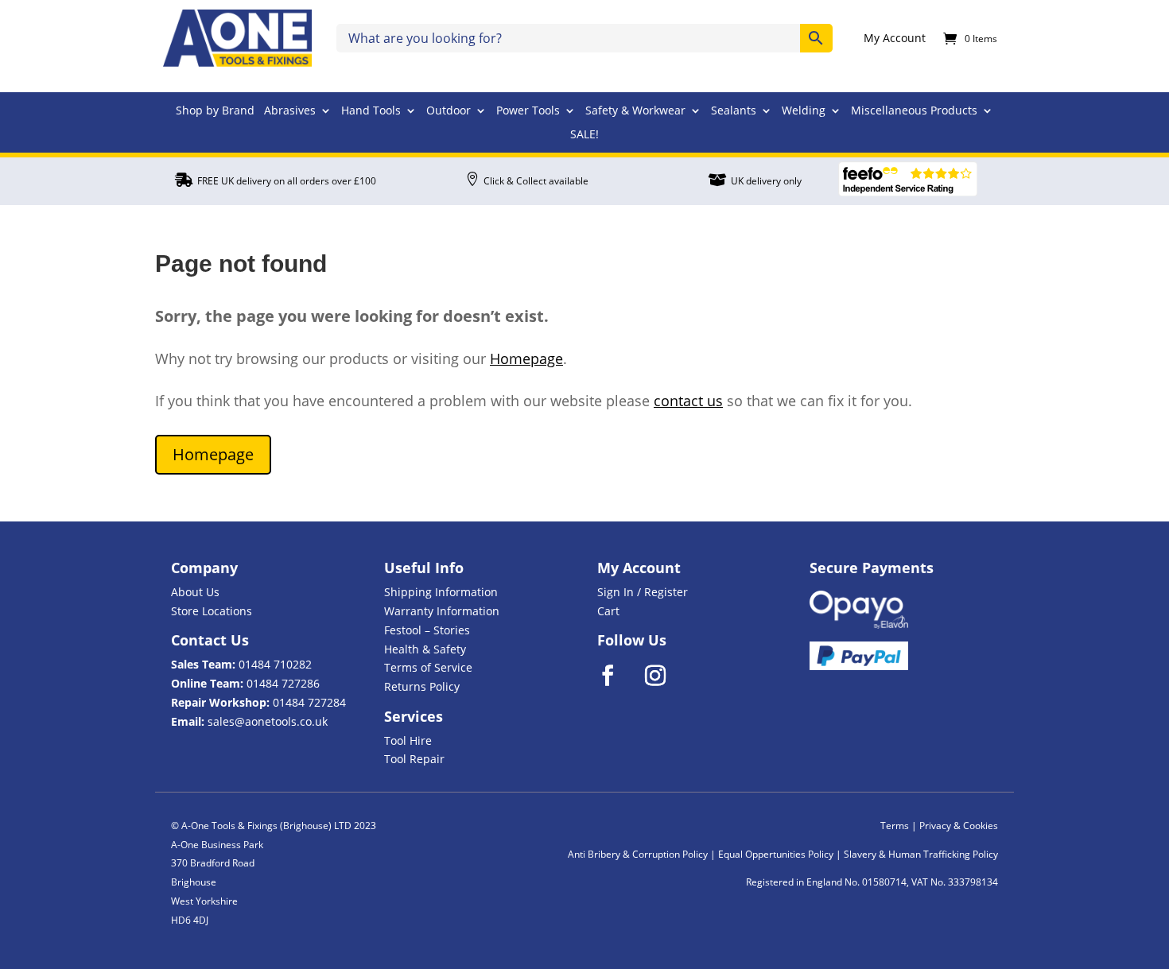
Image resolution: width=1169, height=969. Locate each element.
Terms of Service (428, 667)
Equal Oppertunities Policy (775, 854)
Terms (894, 825)
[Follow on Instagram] (665, 675)
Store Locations (211, 610)
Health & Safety (425, 649)
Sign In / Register (642, 591)
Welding (803, 111)
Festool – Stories (427, 630)
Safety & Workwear (635, 111)
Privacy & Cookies (958, 825)
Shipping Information (441, 591)
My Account (895, 39)
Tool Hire (408, 740)
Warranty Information (441, 610)
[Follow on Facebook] (618, 675)
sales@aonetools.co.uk (268, 721)
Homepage (526, 358)
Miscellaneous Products (914, 111)
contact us (688, 400)
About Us (195, 591)
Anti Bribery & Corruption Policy (638, 854)
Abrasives (290, 111)
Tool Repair (414, 758)
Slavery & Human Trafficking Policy (921, 854)
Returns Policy (422, 686)
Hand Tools (371, 111)
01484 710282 (275, 664)
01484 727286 (283, 683)
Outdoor (448, 111)
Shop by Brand (215, 111)
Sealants (733, 111)
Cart (608, 610)
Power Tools (528, 111)
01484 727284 (309, 702)
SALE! (584, 135)
